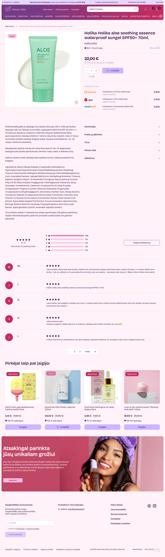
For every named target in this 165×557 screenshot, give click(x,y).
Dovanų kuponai (119, 514)
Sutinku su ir (24, 529)
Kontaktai (115, 519)
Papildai (124, 16)
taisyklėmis (20, 529)
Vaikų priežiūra (93, 16)
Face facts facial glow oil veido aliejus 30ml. (99, 408)
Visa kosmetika (118, 509)
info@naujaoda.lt (76, 509)
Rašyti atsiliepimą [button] (141, 242)
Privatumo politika (30, 549)
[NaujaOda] (15, 9)
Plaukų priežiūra (62, 16)
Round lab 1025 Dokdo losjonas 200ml (60, 408)
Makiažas (49, 16)
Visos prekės (10, 16)
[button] (13, 480)
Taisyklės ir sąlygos (12, 549)
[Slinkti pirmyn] (160, 16)
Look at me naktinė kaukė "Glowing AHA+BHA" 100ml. (141, 408)
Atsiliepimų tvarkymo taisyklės (68, 549)
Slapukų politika (47, 549)
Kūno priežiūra (78, 16)
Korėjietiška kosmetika (140, 16)
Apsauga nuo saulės (110, 16)
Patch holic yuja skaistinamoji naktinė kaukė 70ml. (19, 408)
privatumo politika (32, 529)
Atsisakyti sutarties (120, 523)
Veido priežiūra (36, 16)
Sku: (152, 48)
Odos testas (117, 505)
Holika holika (90, 43)
